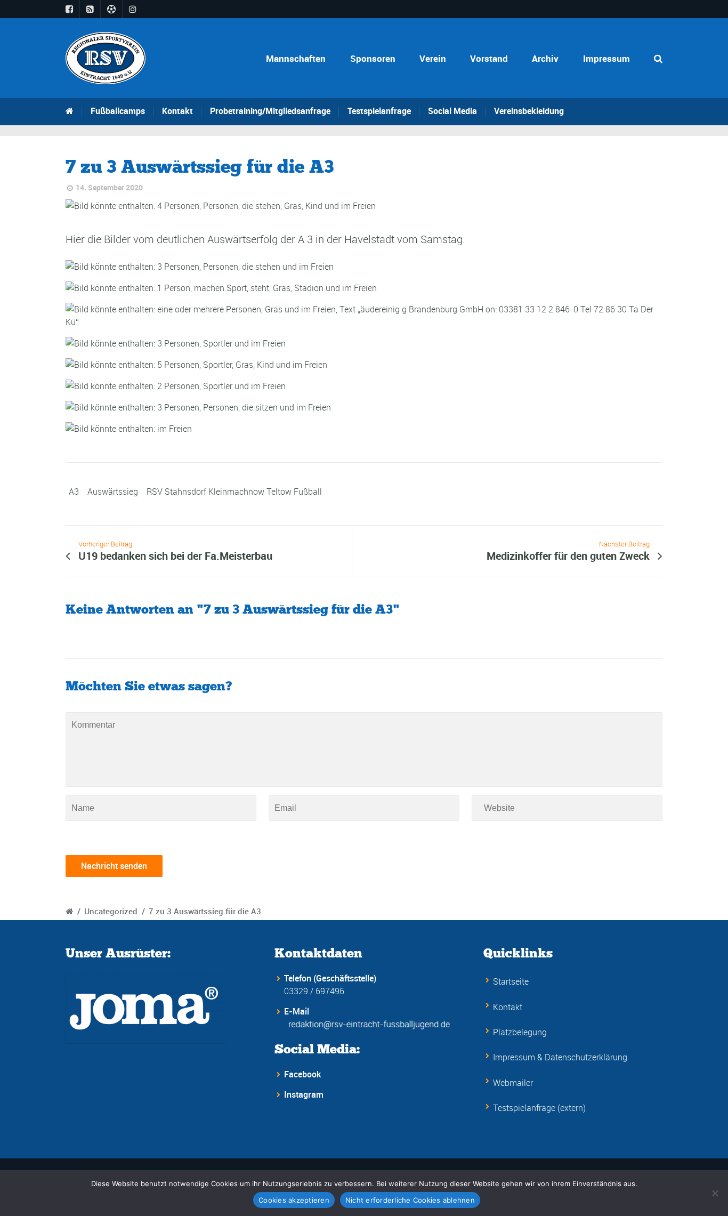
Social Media (452, 111)
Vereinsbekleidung (529, 111)
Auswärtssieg (112, 491)
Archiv (545, 58)
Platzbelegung (520, 1032)
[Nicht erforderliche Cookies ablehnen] (714, 1193)
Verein (432, 58)
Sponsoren (372, 58)
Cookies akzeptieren (293, 1200)
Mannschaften (296, 58)
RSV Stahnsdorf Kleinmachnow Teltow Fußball (234, 491)
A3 (74, 491)
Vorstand (489, 58)
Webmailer (513, 1083)
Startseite (511, 981)
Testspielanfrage (379, 111)
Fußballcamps (118, 111)
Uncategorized (110, 911)
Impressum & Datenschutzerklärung (560, 1057)
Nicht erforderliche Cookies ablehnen (410, 1200)
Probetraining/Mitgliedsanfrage (270, 111)
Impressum (606, 58)
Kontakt (177, 111)
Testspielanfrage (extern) (539, 1108)
